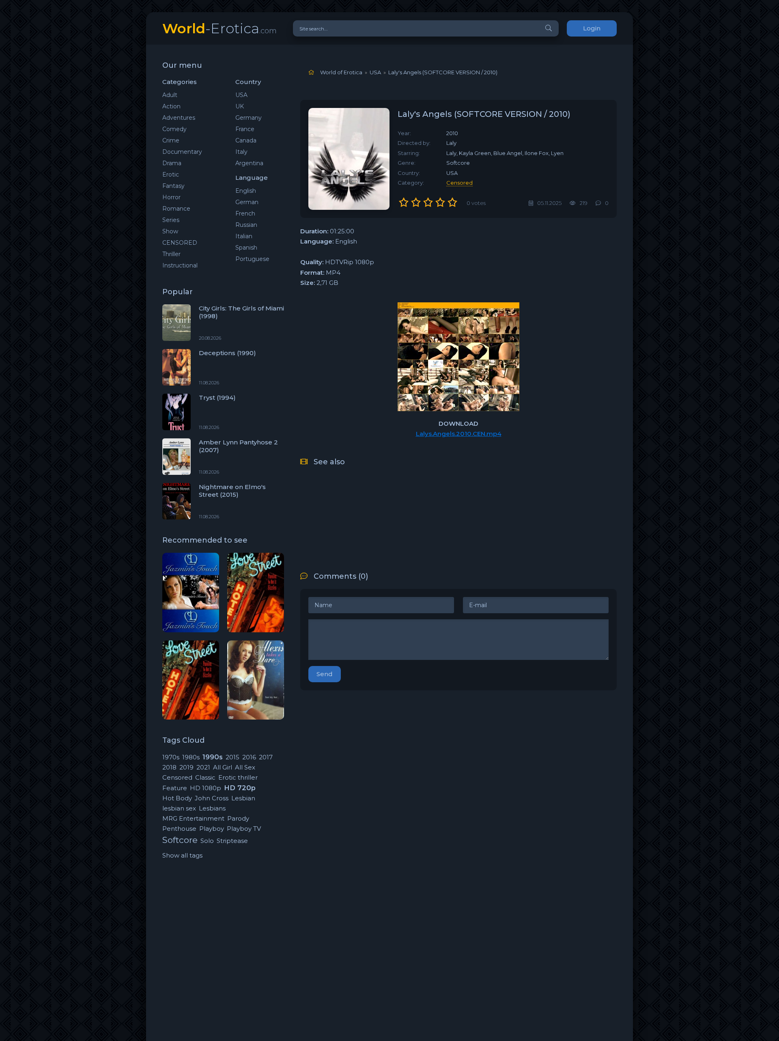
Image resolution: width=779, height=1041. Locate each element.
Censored (177, 777)
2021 (203, 767)
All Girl (222, 767)
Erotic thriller (238, 777)
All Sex (245, 767)
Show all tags (182, 855)
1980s (191, 757)
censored (459, 182)
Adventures (178, 117)
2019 (186, 767)
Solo (207, 841)
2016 (249, 757)
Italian (243, 236)
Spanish (246, 247)
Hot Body (177, 798)
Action (171, 106)
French (245, 213)
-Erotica (219, 28)
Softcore (180, 840)
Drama (171, 163)
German (246, 202)
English (245, 190)
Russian (246, 224)
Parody (238, 818)
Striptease (232, 841)
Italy (241, 151)
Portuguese (252, 259)
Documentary (182, 151)
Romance (176, 208)
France (244, 129)
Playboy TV (244, 828)
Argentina (249, 163)
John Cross (211, 798)
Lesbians (212, 808)
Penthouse (179, 828)
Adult (169, 95)
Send (324, 674)
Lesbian (243, 798)
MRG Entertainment (193, 818)
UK (239, 106)
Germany (248, 117)
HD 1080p (205, 788)
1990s (212, 757)
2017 (266, 757)
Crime (170, 140)
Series (170, 220)
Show (170, 231)
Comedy (174, 129)
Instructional (180, 265)
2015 (232, 757)
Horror (171, 197)
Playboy (211, 828)
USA (241, 95)
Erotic (170, 174)
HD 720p (240, 788)
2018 (169, 767)
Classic (205, 777)
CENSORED (179, 242)
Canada (245, 140)
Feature (174, 788)
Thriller (171, 254)
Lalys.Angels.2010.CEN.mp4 (458, 434)
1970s (170, 757)
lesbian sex (179, 808)
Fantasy (173, 186)
